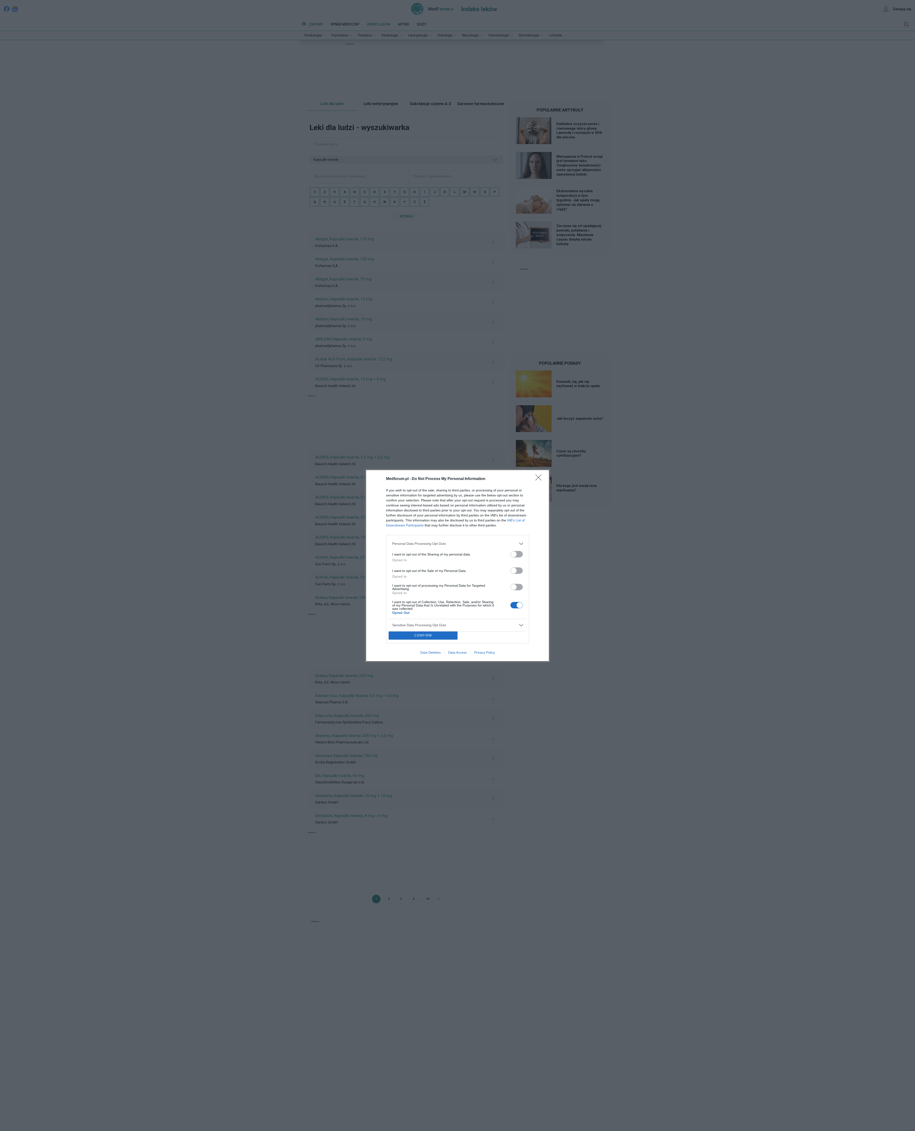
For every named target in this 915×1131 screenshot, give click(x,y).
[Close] (539, 479)
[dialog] (457, 565)
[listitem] (457, 543)
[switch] (516, 554)
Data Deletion (430, 652)
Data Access (457, 652)
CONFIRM (423, 635)
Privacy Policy (484, 652)
